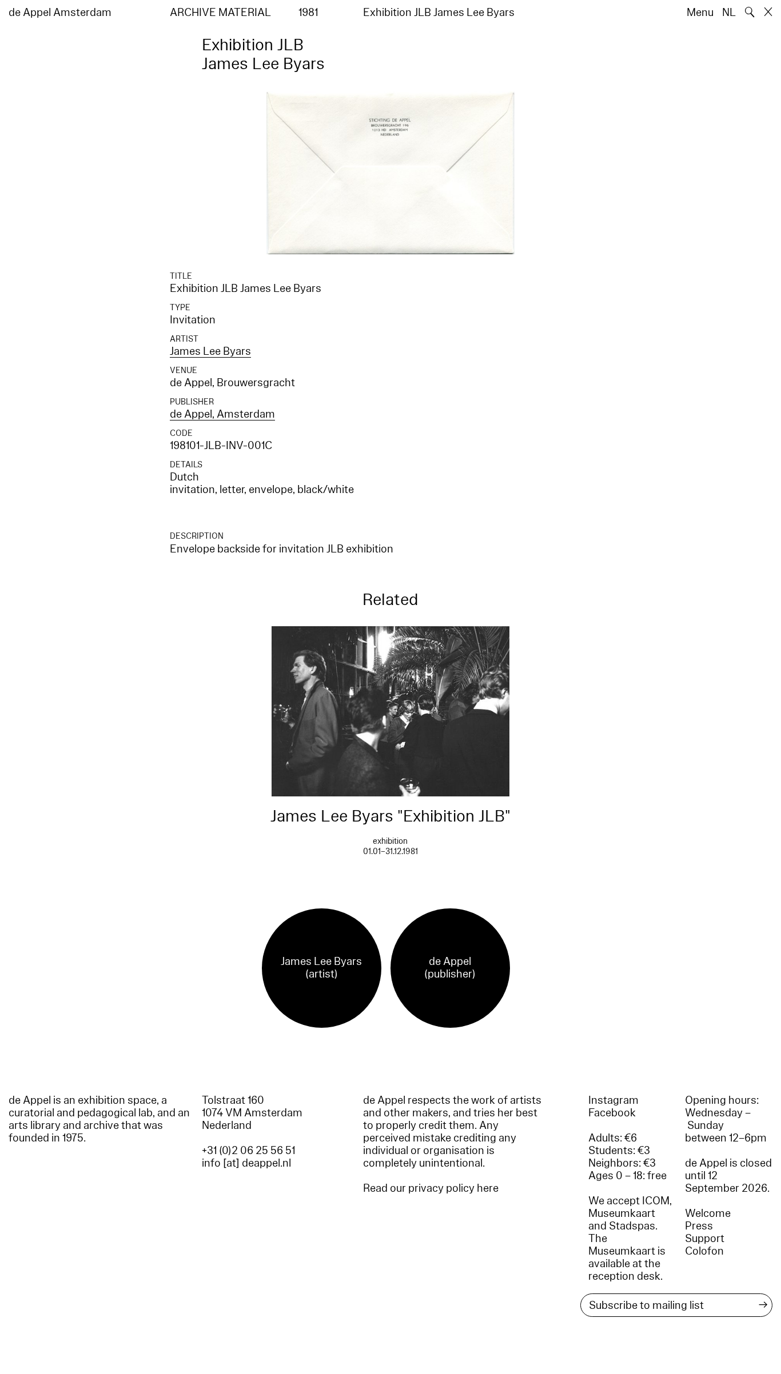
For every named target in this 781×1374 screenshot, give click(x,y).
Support (704, 1238)
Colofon (704, 1251)
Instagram (613, 1100)
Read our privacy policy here (431, 1188)
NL (729, 12)
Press (699, 1226)
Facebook (612, 1112)
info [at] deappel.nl (246, 1163)
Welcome (708, 1213)
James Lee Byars (210, 351)
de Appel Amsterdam (60, 12)
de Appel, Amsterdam (222, 414)
